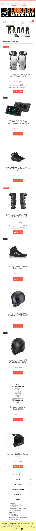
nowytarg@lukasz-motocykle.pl (18, 517)
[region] (18, 31)
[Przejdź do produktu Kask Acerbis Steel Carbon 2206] (18, 440)
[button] (4, 22)
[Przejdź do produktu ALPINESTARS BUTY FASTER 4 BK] (18, 154)
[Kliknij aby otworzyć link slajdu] (18, 31)
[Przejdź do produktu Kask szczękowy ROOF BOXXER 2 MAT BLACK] (18, 346)
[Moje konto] (22, 22)
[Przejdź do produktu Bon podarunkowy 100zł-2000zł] (18, 393)
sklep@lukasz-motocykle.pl (18, 508)
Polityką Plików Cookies (13, 525)
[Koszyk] (31, 22)
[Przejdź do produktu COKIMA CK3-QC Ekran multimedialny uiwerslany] (18, 109)
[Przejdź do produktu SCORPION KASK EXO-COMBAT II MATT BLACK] (18, 299)
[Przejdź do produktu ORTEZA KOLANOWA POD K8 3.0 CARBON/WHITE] (18, 60)
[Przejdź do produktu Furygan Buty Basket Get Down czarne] (18, 252)
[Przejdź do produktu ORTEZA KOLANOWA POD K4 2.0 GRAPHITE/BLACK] (18, 201)
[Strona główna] (18, 12)
